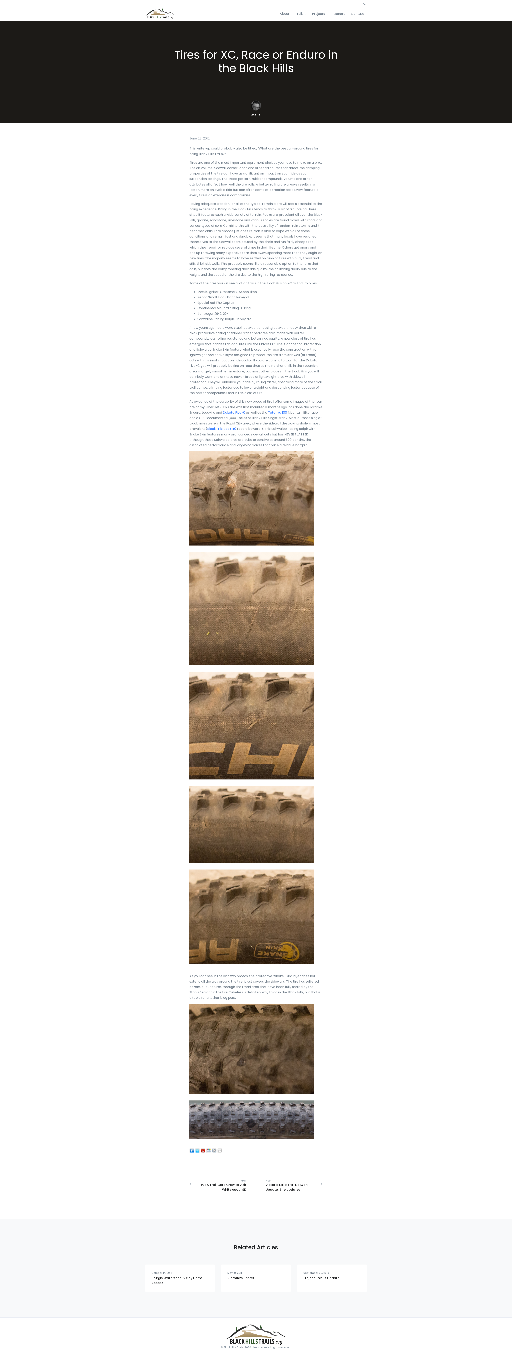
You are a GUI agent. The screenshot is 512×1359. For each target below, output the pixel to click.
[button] (364, 4)
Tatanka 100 (277, 412)
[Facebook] (191, 1150)
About (284, 13)
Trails (299, 13)
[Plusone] (208, 1150)
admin (256, 114)
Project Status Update (321, 1278)
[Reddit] (214, 1150)
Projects (318, 13)
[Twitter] (197, 1150)
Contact (357, 13)
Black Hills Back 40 (221, 428)
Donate (339, 13)
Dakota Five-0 (234, 412)
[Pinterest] (203, 1150)
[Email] (219, 1150)
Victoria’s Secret (240, 1278)
